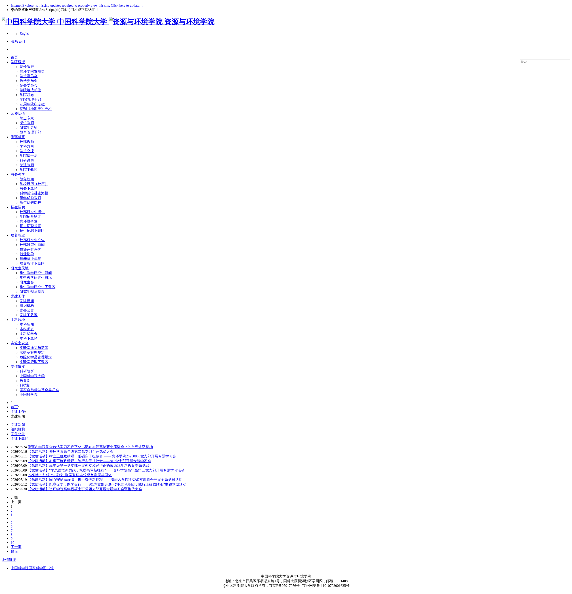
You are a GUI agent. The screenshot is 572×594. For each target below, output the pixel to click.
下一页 (16, 547)
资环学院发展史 (32, 71)
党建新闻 (27, 301)
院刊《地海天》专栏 (36, 109)
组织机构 (27, 305)
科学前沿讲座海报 (34, 193)
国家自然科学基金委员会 (39, 390)
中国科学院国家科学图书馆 (32, 568)
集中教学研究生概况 (36, 277)
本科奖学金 (29, 334)
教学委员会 (29, 81)
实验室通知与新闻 (34, 348)
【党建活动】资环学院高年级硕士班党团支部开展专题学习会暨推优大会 (85, 489)
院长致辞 (27, 67)
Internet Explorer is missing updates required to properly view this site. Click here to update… (77, 5)
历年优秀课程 (30, 202)
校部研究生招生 (32, 212)
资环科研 (18, 137)
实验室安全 (20, 343)
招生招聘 (18, 207)
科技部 (25, 385)
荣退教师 (27, 165)
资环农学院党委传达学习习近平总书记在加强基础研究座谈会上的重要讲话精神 (90, 447)
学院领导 (27, 95)
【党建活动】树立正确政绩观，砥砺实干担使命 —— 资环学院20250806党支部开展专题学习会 (102, 456)
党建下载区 (29, 315)
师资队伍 (18, 113)
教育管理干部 (30, 132)
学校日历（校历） (34, 184)
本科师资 (27, 329)
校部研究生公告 (32, 240)
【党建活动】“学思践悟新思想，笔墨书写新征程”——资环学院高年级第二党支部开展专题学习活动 (106, 470)
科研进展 (27, 160)
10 (12, 542)
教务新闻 (27, 179)
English (25, 33)
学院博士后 (29, 156)
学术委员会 (29, 76)
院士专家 (27, 118)
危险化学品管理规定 (36, 357)
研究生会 (27, 282)
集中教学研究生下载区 (37, 287)
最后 (14, 551)
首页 (14, 57)
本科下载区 (29, 338)
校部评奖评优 (30, 249)
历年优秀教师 (30, 198)
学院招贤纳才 (30, 216)
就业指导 (27, 254)
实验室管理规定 (32, 352)
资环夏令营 (29, 221)
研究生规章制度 (32, 291)
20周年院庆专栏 (32, 104)
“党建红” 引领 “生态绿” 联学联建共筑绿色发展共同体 (70, 475)
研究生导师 (29, 127)
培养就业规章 (30, 259)
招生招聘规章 (30, 226)
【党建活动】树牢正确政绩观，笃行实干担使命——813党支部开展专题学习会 (89, 461)
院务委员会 (29, 85)
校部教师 (27, 141)
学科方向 (27, 146)
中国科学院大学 (32, 376)
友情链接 (18, 366)
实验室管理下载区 (34, 362)
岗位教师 (27, 123)
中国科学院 (29, 395)
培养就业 (18, 235)
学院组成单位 (30, 90)
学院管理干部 (30, 99)
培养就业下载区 (32, 263)
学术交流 (27, 151)
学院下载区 (29, 170)
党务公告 (27, 310)
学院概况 (18, 62)
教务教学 (18, 174)
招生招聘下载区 (32, 231)
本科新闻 (27, 324)
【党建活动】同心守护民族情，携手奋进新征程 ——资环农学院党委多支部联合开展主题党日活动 (105, 480)
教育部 (25, 380)
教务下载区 (29, 188)
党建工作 (18, 296)
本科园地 (18, 320)
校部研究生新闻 (32, 245)
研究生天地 (20, 268)
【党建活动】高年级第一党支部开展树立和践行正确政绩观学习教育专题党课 (88, 465)
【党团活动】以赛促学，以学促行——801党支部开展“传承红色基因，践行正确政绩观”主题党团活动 (107, 484)
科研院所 (27, 371)
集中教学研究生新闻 (36, 273)
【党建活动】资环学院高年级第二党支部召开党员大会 (71, 451)
